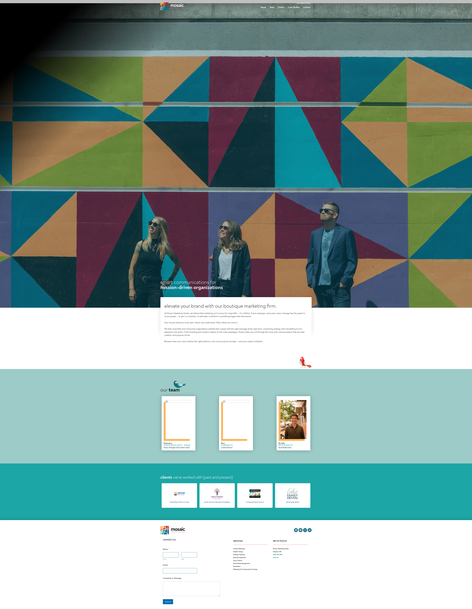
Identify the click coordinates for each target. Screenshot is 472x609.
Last (182, 559)
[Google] (310, 530)
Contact (306, 7)
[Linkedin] (296, 530)
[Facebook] (300, 530)
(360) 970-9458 (277, 555)
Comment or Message (172, 578)
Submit (168, 601)
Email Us (275, 558)
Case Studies (294, 7)
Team (272, 7)
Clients (281, 7)
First (164, 559)
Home (263, 7)
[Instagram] (305, 530)
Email (166, 565)
